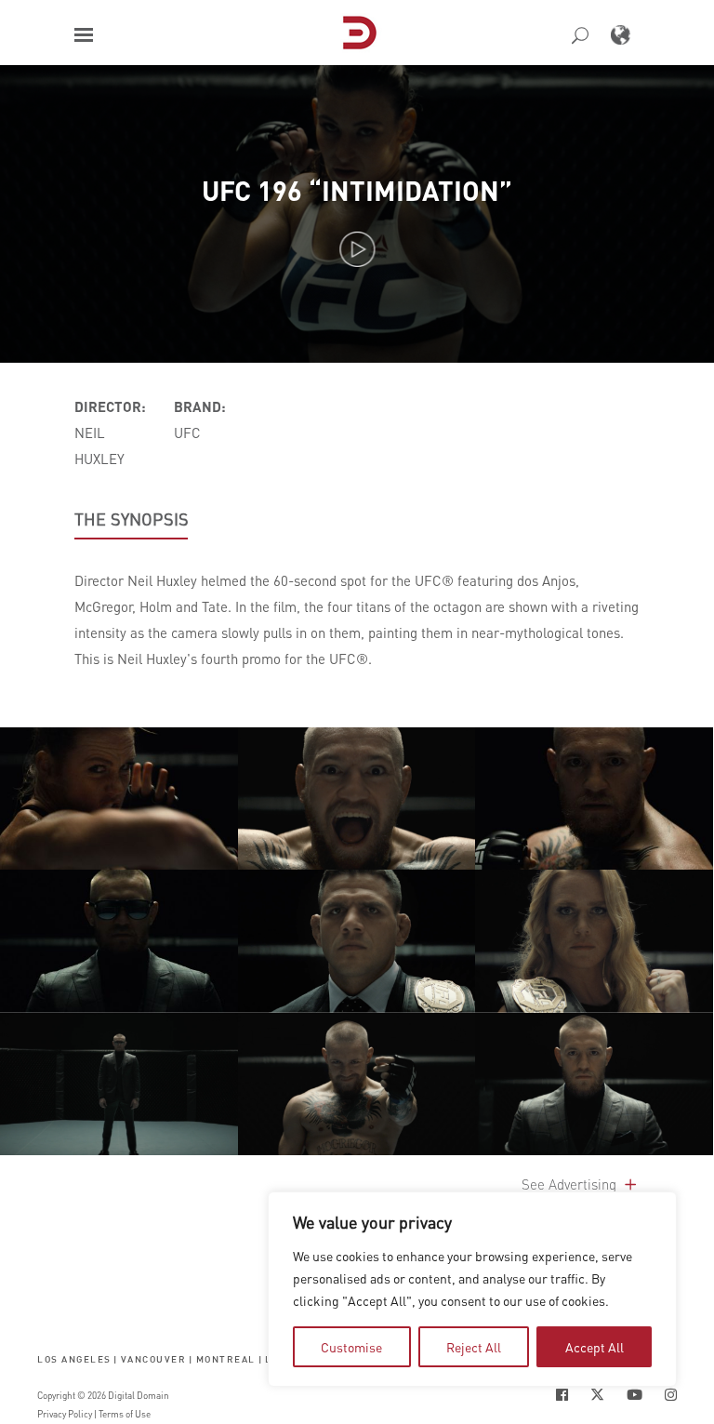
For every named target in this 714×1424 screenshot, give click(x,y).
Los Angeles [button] (74, 1359)
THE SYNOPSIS (131, 519)
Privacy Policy (64, 1413)
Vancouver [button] (154, 1359)
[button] (83, 35)
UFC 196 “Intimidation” (357, 190)
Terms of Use (125, 1413)
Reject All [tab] (473, 1346)
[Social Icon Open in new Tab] (562, 1394)
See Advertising (571, 1184)
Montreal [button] (226, 1359)
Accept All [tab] (594, 1346)
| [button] (115, 1359)
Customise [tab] (351, 1346)
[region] (472, 1289)
